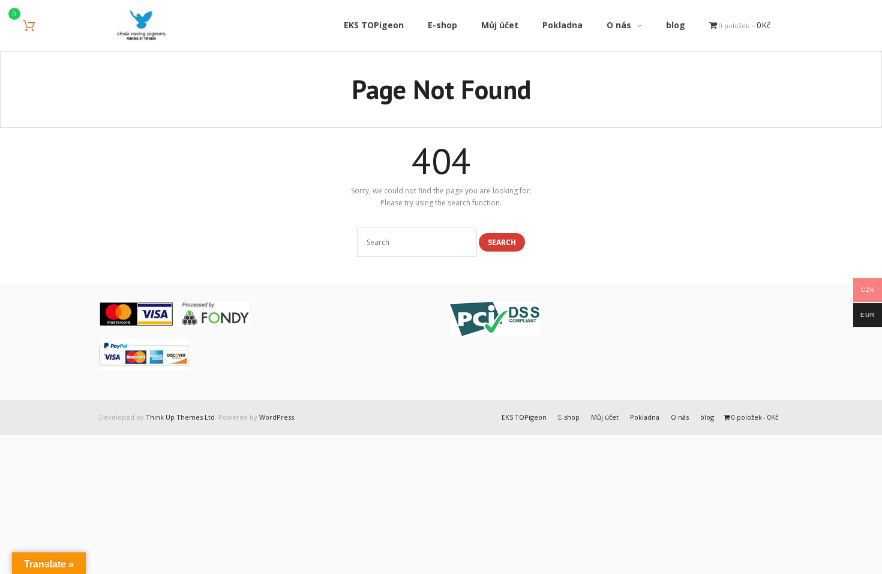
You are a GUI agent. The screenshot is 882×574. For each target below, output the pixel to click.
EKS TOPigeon (524, 416)
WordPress (276, 416)
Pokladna (644, 416)
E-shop (569, 416)
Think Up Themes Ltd (180, 416)
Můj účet (605, 416)
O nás (680, 416)
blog (707, 416)
